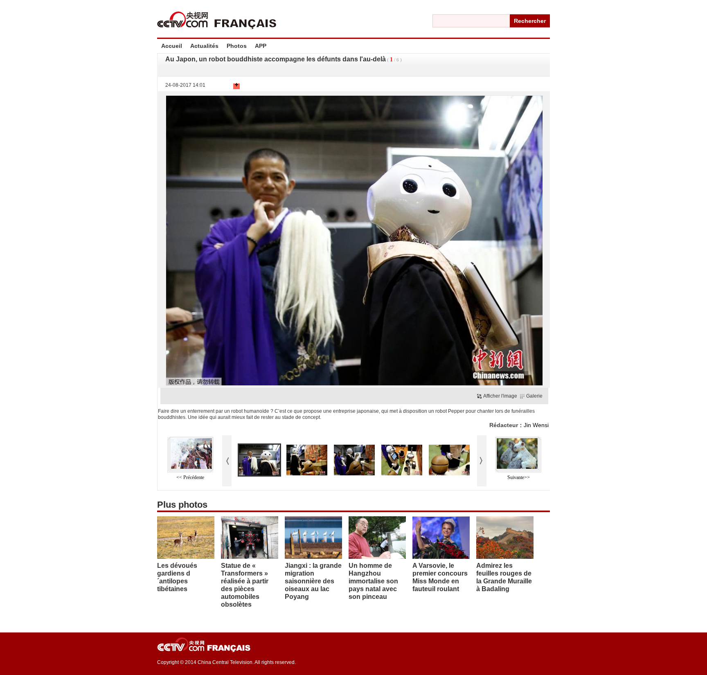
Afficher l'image (500, 396)
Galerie (534, 396)
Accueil (171, 46)
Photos (237, 46)
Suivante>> (518, 477)
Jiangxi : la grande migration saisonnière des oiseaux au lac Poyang (313, 581)
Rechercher (530, 21)
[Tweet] (221, 86)
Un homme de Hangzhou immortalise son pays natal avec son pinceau (373, 581)
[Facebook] (217, 86)
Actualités (204, 46)
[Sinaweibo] (229, 86)
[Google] (225, 86)
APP (260, 46)
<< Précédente (190, 477)
